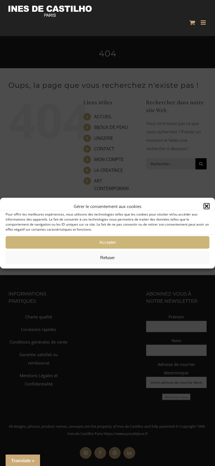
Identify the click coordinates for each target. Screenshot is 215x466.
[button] (206, 206)
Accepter (107, 242)
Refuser (107, 257)
